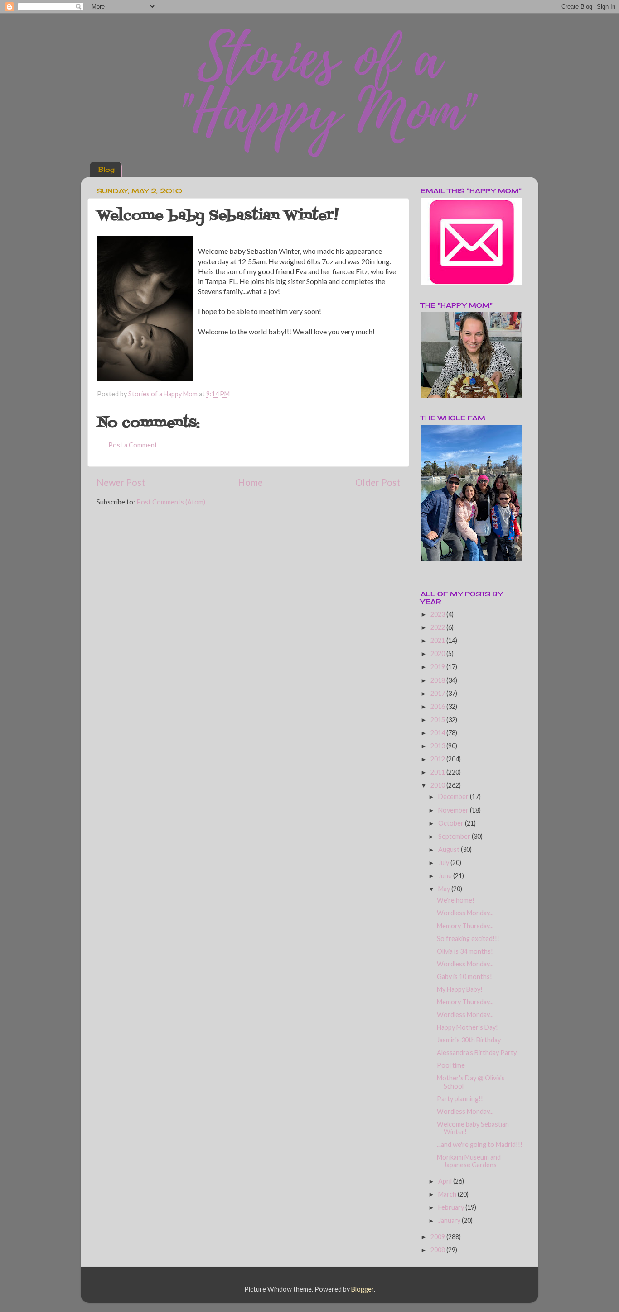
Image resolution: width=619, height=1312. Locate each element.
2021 (438, 640)
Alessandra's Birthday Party (477, 1052)
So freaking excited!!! (468, 938)
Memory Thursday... (465, 926)
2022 (438, 627)
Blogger (362, 1289)
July (444, 862)
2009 (438, 1237)
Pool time (451, 1065)
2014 (438, 733)
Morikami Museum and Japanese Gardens (469, 1161)
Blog (106, 169)
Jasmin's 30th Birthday (469, 1040)
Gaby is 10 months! (464, 976)
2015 (438, 719)
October (451, 823)
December (454, 796)
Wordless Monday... (465, 913)
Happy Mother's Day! (467, 1027)
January (450, 1220)
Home (250, 482)
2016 (438, 706)
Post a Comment (132, 445)
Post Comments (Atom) (170, 502)
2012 (438, 759)
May (444, 889)
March (448, 1194)
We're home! (455, 900)
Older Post (377, 482)
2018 (438, 680)
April (445, 1181)
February (451, 1207)
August (449, 849)
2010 (438, 785)
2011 (438, 772)
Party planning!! (460, 1099)
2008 (438, 1250)
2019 (438, 666)
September (455, 836)
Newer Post (121, 482)
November (454, 810)
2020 (438, 653)
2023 (438, 614)
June (445, 875)
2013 (438, 746)
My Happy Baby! (460, 989)
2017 (438, 693)
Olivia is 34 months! (465, 951)
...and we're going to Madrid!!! (479, 1144)
